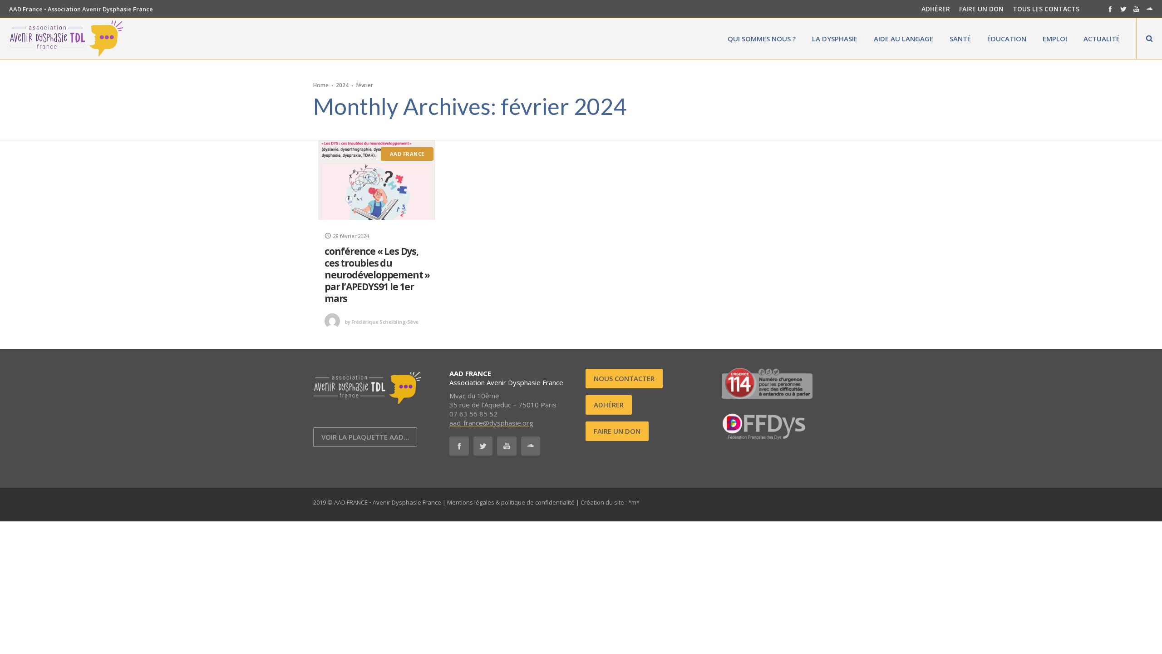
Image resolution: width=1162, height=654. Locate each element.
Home (321, 85)
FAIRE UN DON (981, 9)
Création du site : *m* (610, 502)
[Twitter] (1123, 8)
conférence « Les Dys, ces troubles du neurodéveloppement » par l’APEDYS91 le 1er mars (377, 275)
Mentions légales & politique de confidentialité (511, 502)
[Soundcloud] (1149, 8)
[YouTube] (1136, 8)
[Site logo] (66, 38)
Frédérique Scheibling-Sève (382, 321)
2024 (342, 85)
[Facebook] (1110, 8)
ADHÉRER (935, 9)
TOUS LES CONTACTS (1046, 9)
